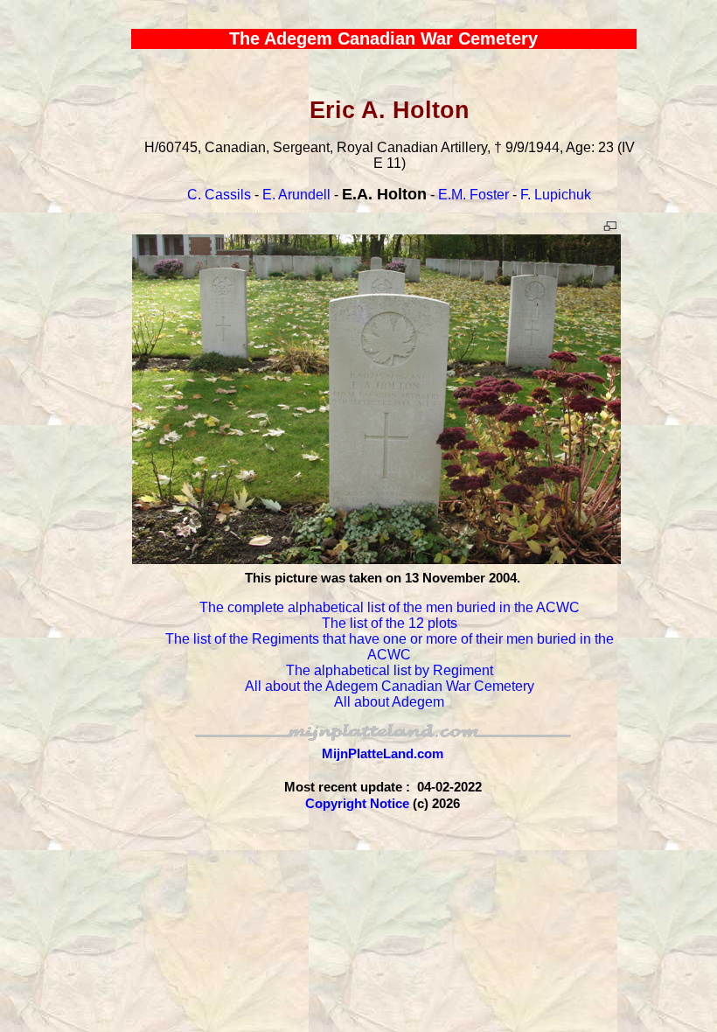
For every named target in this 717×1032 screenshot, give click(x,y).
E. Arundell (296, 194)
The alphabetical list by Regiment (389, 670)
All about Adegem (389, 701)
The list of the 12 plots (389, 623)
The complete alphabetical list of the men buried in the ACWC (389, 607)
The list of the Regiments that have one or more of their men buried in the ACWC (389, 646)
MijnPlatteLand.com (382, 753)
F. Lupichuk (555, 194)
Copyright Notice (357, 803)
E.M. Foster (473, 194)
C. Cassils (219, 194)
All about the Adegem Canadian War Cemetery (389, 686)
